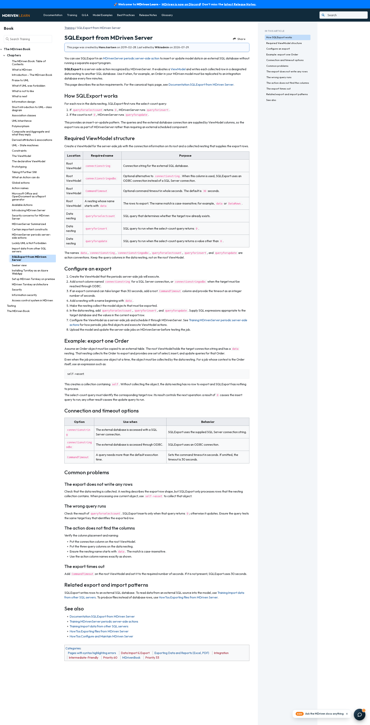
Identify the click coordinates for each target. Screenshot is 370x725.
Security (17, 289)
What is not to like (23, 91)
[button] (321, 714)
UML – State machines (25, 145)
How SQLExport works (279, 37)
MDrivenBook (131, 657)
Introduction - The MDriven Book (32, 75)
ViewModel (178, 69)
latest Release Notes (240, 4)
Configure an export (278, 48)
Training (72, 15)
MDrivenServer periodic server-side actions (31, 236)
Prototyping (19, 166)
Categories (73, 648)
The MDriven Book (18, 311)
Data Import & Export (135, 653)
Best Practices (126, 15)
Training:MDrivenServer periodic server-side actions (104, 621)
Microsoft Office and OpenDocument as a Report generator (29, 196)
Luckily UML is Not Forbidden (29, 243)
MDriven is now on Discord (181, 4)
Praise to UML (20, 80)
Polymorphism (20, 126)
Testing (11, 306)
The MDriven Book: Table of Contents (29, 62)
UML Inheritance (22, 121)
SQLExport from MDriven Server (29, 258)
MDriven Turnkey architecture (30, 284)
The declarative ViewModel (28, 161)
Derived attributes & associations (32, 140)
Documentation (53, 15)
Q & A (85, 15)
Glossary (167, 15)
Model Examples (103, 15)
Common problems (277, 65)
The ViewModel (21, 156)
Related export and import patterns (287, 94)
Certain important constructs (30, 229)
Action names (20, 188)
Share (241, 39)
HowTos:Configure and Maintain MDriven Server (101, 636)
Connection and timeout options (285, 60)
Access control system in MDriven (32, 300)
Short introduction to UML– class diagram (32, 108)
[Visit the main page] (16, 15)
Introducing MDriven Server (28, 210)
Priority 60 (110, 657)
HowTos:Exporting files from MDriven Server (188, 597)
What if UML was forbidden (28, 85)
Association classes (24, 115)
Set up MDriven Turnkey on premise (33, 279)
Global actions (21, 182)
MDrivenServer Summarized (29, 224)
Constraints (19, 150)
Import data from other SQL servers (29, 250)
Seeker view (19, 265)
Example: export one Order (282, 54)
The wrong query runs (278, 77)
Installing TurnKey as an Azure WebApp (30, 272)
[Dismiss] (347, 714)
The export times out (278, 88)
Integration (221, 653)
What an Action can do (26, 177)
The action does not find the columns (287, 82)
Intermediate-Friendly (83, 657)
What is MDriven (22, 69)
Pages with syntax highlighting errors (92, 653)
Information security (24, 295)
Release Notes (148, 15)
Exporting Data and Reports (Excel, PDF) (181, 653)
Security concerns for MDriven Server (30, 217)
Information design (23, 101)
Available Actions (22, 205)
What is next (19, 96)
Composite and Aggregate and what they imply (31, 133)
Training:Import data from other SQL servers (99, 626)
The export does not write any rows (287, 71)
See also (271, 99)
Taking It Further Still (24, 172)
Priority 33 (152, 657)
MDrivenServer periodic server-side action (131, 58)
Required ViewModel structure (284, 43)
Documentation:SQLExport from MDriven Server (200, 84)
